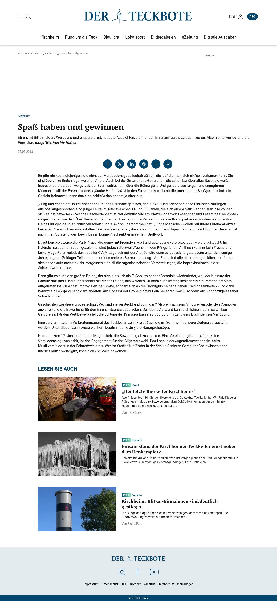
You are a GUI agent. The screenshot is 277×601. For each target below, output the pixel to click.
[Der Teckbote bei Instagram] (122, 571)
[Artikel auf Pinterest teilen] (143, 164)
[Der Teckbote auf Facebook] (137, 571)
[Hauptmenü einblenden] (22, 16)
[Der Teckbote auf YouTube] (154, 571)
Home (21, 53)
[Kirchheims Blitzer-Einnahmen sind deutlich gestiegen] (77, 509)
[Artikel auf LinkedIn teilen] (131, 164)
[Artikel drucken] (155, 164)
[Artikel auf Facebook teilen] (107, 164)
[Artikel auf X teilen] (119, 164)
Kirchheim (50, 53)
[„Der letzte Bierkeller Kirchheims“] (77, 399)
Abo (252, 17)
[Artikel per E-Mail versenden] (167, 164)
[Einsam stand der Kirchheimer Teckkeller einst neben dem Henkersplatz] (77, 454)
